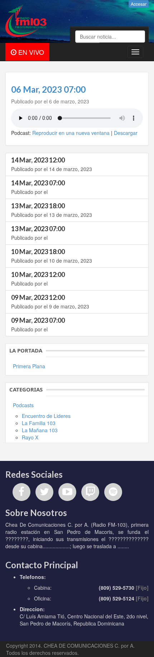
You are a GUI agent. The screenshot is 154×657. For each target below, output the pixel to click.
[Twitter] (44, 492)
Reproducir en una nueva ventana (71, 132)
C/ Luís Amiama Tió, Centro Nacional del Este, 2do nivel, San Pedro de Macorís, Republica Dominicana (84, 620)
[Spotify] (113, 492)
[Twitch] (90, 492)
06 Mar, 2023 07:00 (48, 89)
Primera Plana (29, 366)
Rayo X (30, 437)
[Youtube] (67, 492)
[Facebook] (21, 492)
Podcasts (23, 405)
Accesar (138, 4)
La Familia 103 (39, 423)
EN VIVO (30, 52)
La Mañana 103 (40, 430)
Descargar (126, 132)
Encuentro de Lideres (46, 415)
